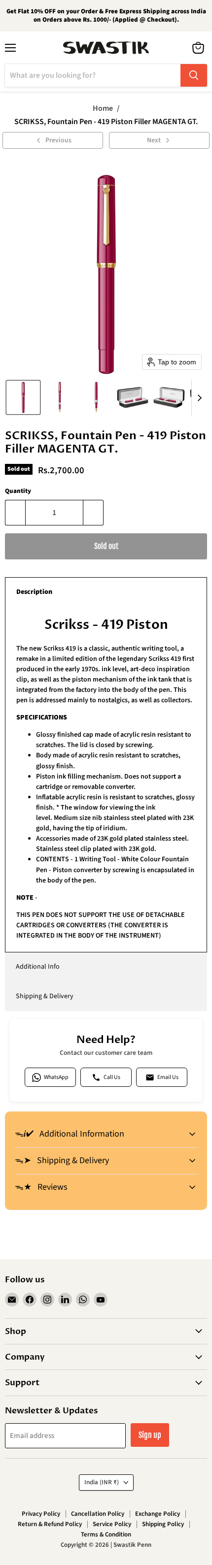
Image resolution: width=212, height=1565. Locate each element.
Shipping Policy (163, 1524)
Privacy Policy (41, 1513)
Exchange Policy (157, 1513)
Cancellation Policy (97, 1513)
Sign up (150, 1435)
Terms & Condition (106, 1534)
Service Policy (112, 1524)
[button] (23, 397)
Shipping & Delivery (44, 996)
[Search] (193, 75)
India (101, 1482)
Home (103, 108)
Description (34, 592)
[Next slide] (199, 397)
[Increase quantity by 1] (93, 512)
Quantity (18, 491)
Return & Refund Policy (50, 1524)
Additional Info (38, 967)
